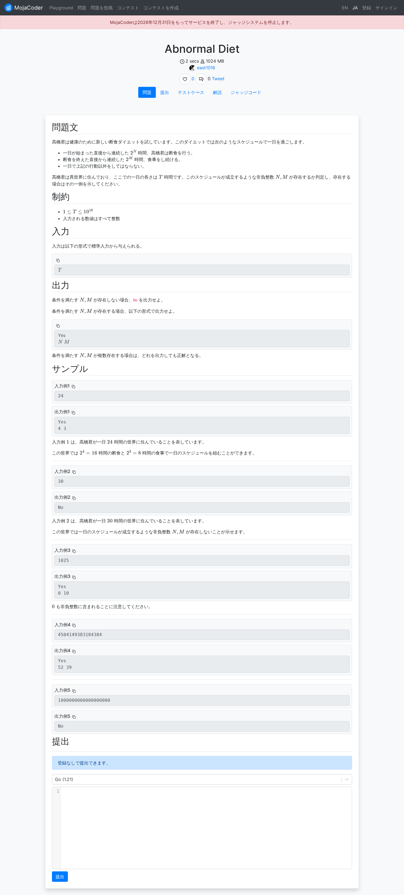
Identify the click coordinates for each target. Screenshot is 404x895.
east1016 (206, 67)
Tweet (218, 78)
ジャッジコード (246, 92)
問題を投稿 (102, 7)
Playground (61, 7)
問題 (82, 7)
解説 (217, 92)
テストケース (191, 92)
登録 (366, 7)
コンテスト (128, 7)
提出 (164, 92)
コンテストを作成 (161, 7)
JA (355, 7)
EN (345, 7)
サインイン (386, 7)
